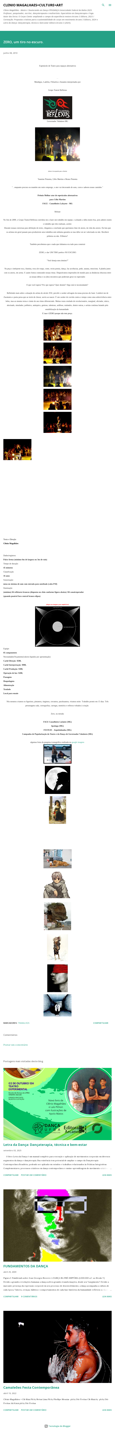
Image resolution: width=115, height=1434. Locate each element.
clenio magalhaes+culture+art (33, 5)
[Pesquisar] (103, 5)
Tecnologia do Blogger (59, 1426)
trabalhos (23, 1023)
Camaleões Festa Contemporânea (31, 1387)
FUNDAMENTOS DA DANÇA (25, 1266)
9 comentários (29, 1296)
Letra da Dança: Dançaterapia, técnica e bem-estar (45, 1144)
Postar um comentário (15, 1044)
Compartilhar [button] (100, 1023)
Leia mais (107, 1175)
